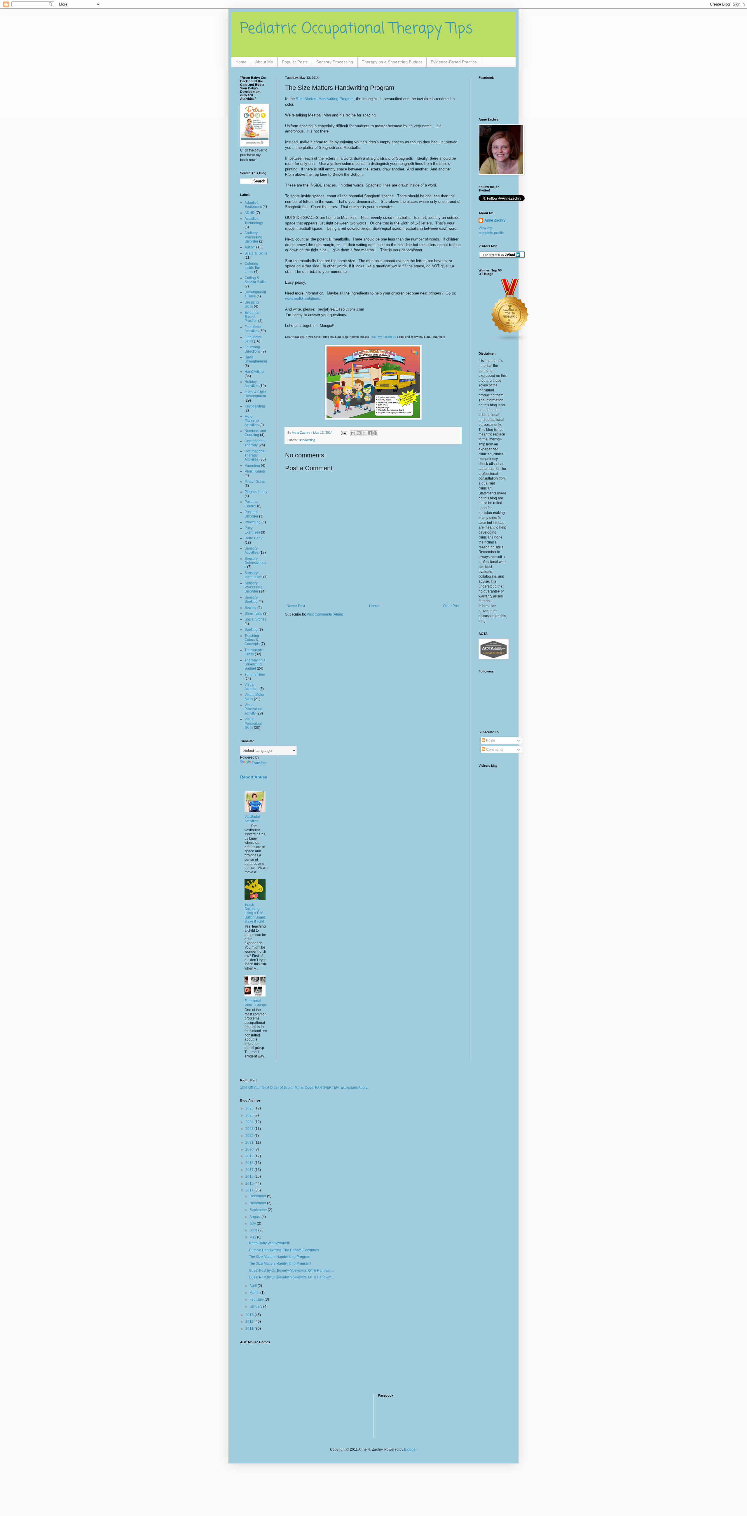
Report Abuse (253, 777)
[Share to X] (364, 433)
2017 (249, 1170)
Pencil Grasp (255, 471)
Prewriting (253, 522)
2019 (249, 1156)
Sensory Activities (252, 550)
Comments (494, 749)
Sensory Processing (334, 62)
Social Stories (255, 619)
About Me (264, 62)
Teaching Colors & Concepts (252, 640)
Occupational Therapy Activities (255, 455)
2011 (249, 1329)
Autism (250, 247)
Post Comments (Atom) (325, 614)
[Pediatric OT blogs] (510, 341)
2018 (249, 1163)
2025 (249, 1115)
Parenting (252, 465)
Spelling (251, 630)
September (258, 1210)
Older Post (451, 606)
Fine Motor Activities (253, 329)
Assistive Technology (254, 221)
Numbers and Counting (255, 433)
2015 (249, 1184)
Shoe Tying (253, 613)
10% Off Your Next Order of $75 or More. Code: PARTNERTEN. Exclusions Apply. (304, 1087)
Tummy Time (255, 674)
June (253, 1230)
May (253, 1237)
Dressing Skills (252, 304)
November (258, 1203)
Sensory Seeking (251, 599)
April (253, 1286)
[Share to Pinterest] (375, 433)
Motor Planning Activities (252, 420)
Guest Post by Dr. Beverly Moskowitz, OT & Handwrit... (291, 1270)
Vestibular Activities (252, 819)
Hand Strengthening (256, 359)
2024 (249, 1122)
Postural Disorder (251, 514)
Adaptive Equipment (253, 205)
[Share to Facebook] (370, 433)
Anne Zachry (495, 220)
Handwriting (307, 440)
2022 (249, 1136)
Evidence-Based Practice (454, 62)
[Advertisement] (258, 1365)
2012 (249, 1322)
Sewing (250, 608)
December (258, 1196)
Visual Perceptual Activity (253, 709)
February (257, 1299)
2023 (249, 1129)
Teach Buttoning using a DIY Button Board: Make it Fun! (255, 912)
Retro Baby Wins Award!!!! (269, 1243)
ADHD (250, 213)
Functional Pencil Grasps (256, 1003)
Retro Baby (253, 538)
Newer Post (296, 606)
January (256, 1306)
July (253, 1223)
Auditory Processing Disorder (253, 237)
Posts (490, 740)
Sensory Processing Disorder (253, 587)
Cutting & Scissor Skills (255, 280)
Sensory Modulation (253, 575)
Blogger (410, 1449)
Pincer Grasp (255, 482)
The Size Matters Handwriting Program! (280, 1263)
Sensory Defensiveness (255, 563)
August (255, 1217)
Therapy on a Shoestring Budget (392, 62)
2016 (249, 1177)
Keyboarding (255, 406)
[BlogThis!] (359, 433)
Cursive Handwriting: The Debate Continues (284, 1250)
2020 (249, 1149)
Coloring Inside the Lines (252, 268)
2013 (249, 1315)
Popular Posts (295, 62)
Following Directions (253, 349)
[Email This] (353, 433)
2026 (249, 1108)
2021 (249, 1142)
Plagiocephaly (256, 492)
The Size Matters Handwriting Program (279, 1257)
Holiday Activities (252, 384)
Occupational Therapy (255, 443)
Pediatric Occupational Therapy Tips (356, 29)
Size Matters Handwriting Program (325, 99)
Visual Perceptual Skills (253, 723)
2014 (249, 1190)
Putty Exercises (252, 530)
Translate (259, 763)
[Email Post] (343, 432)
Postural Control (251, 504)
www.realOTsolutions (302, 298)
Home (241, 62)
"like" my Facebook (383, 336)
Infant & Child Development (255, 394)
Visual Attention (252, 686)
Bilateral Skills (256, 253)
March (254, 1293)
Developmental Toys (255, 294)
